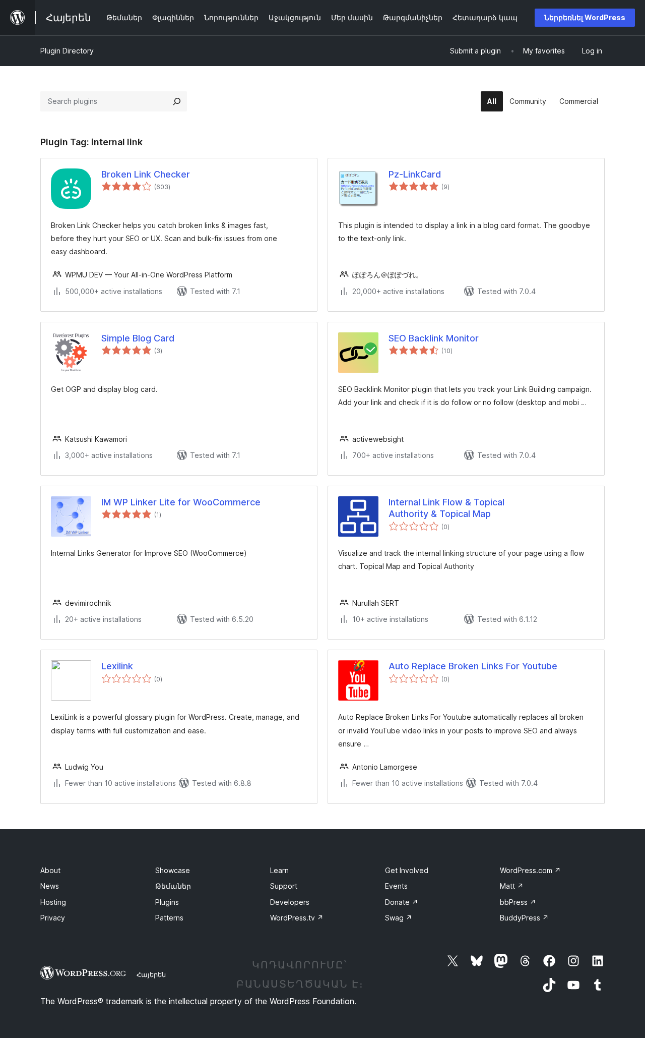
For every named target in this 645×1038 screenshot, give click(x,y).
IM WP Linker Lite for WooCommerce (181, 502)
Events (396, 886)
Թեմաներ (173, 886)
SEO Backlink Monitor (434, 338)
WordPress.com (530, 870)
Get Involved (406, 870)
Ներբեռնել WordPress (584, 17)
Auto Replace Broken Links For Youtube (473, 666)
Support (283, 886)
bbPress (518, 902)
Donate (401, 902)
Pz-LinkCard (415, 174)
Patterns (169, 917)
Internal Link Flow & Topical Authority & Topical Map (446, 508)
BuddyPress (524, 917)
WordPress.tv (297, 917)
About (50, 870)
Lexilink (117, 666)
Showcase (172, 870)
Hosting (53, 902)
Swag (398, 917)
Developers (289, 902)
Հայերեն (151, 974)
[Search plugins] (177, 101)
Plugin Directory (67, 50)
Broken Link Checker (145, 174)
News (49, 886)
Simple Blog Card (137, 338)
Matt (512, 886)
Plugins (167, 902)
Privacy (52, 917)
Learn (279, 870)
